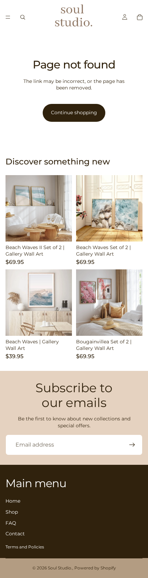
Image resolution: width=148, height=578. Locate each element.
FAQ (11, 523)
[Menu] (8, 17)
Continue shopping (74, 112)
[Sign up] (132, 445)
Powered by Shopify (95, 567)
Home (13, 501)
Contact (15, 534)
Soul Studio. (60, 567)
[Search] (22, 17)
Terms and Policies (25, 546)
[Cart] (139, 17)
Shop (12, 512)
